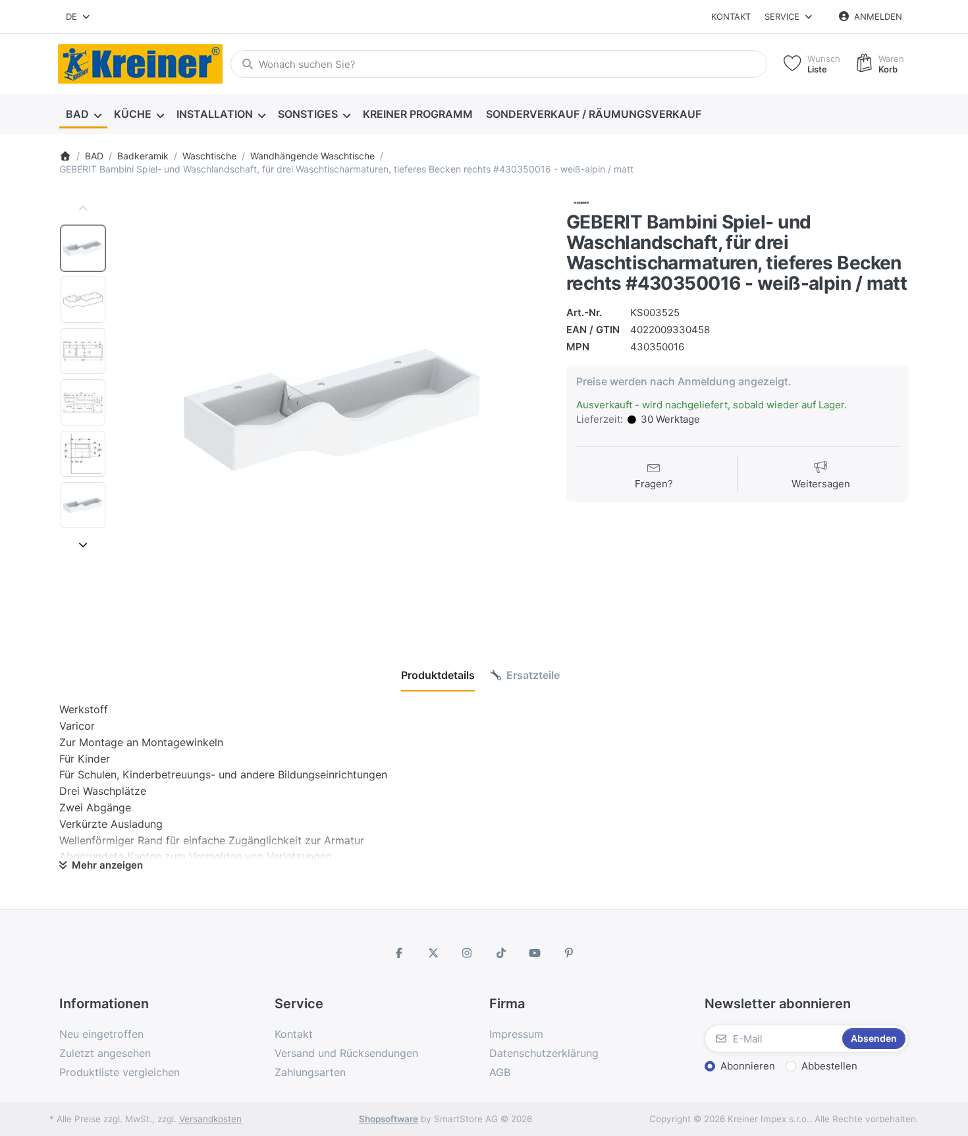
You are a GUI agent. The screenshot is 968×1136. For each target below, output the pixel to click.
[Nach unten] (83, 544)
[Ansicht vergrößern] (332, 409)
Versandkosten (210, 1119)
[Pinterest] (568, 952)
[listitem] (332, 409)
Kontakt (731, 16)
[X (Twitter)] (433, 952)
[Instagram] (466, 952)
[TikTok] (501, 952)
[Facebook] (399, 952)
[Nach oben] (83, 209)
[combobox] (78, 16)
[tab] (438, 675)
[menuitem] (83, 114)
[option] (83, 248)
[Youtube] (535, 952)
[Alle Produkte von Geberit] (581, 202)
